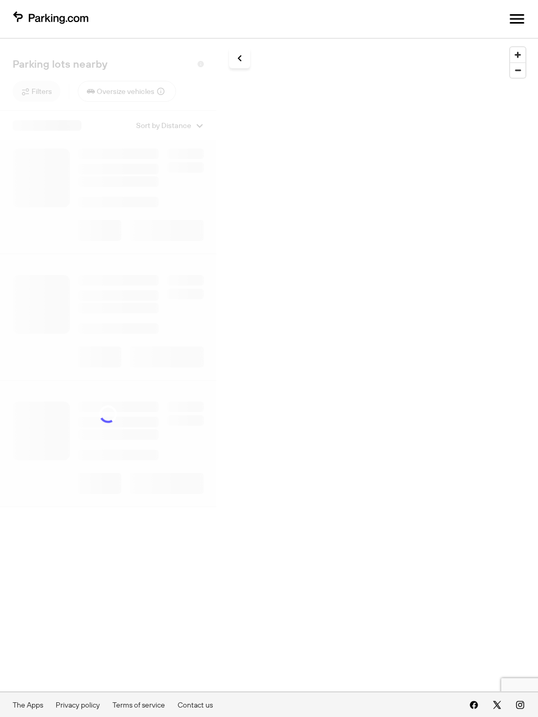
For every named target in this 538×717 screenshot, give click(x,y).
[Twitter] (497, 705)
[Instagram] (520, 705)
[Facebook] (474, 705)
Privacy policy (78, 705)
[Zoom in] (517, 54)
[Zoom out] (517, 70)
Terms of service (138, 705)
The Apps (28, 705)
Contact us (195, 705)
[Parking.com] (50, 18)
